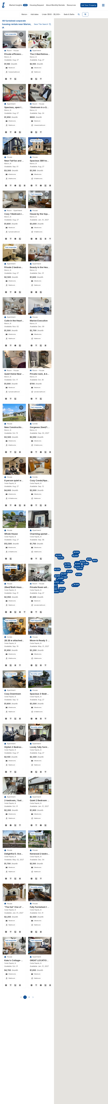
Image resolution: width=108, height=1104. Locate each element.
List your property (88, 5)
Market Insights (18, 5)
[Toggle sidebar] (103, 5)
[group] (14, 54)
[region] (14, 39)
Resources (71, 5)
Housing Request (37, 5)
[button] (86, 563)
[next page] (33, 997)
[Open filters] (85, 14)
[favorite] (21, 34)
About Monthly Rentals (55, 5)
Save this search (41, 24)
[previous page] (21, 997)
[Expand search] (78, 14)
